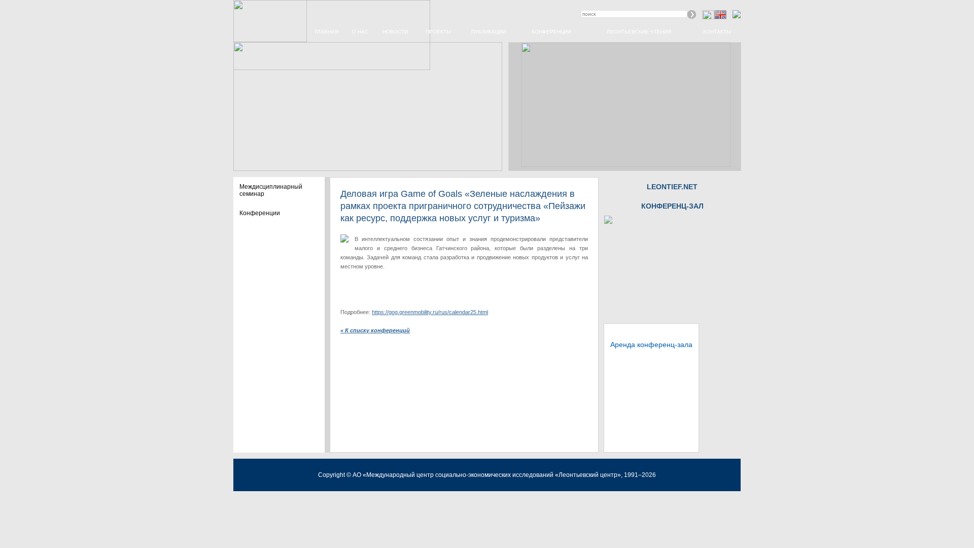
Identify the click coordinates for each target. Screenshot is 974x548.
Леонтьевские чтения (639, 32)
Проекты (438, 32)
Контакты (717, 32)
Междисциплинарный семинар (270, 190)
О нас (360, 32)
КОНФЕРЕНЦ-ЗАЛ (672, 206)
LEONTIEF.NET (672, 187)
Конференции (551, 32)
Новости (395, 32)
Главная (326, 32)
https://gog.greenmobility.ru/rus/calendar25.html (430, 312)
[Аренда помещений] (608, 222)
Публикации (488, 32)
